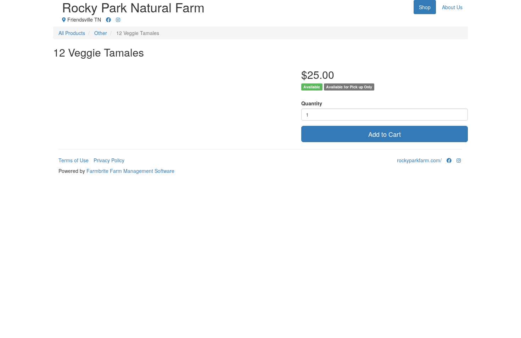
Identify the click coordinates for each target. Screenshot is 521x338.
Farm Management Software (142, 170)
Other (100, 32)
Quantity (311, 103)
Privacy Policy (109, 160)
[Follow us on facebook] (108, 19)
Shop (425, 7)
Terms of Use (73, 160)
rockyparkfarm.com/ (419, 160)
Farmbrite (97, 170)
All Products (71, 32)
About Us (452, 7)
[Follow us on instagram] (118, 19)
